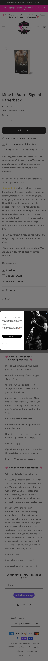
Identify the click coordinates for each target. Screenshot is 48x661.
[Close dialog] (46, 312)
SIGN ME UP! (12, 336)
